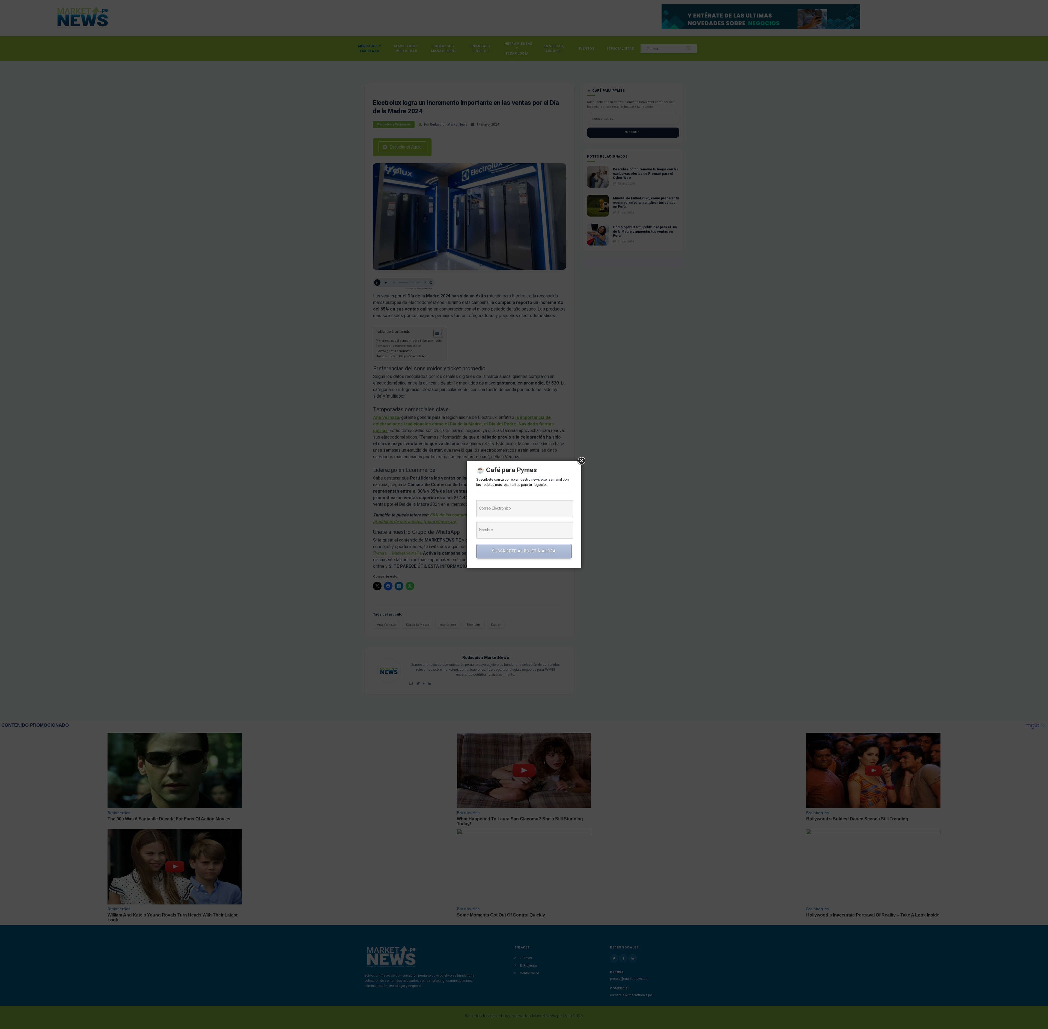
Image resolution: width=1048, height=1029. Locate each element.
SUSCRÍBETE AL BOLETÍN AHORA (524, 551)
